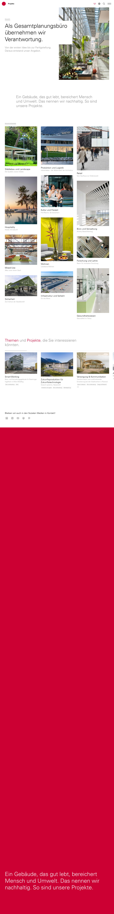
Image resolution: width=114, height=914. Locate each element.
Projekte (11, 4)
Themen (12, 340)
